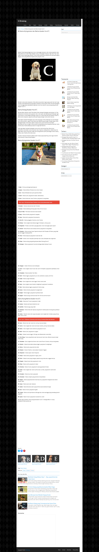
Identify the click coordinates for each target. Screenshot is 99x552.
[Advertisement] (49, 9)
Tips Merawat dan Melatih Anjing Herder (71, 153)
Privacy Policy (75, 549)
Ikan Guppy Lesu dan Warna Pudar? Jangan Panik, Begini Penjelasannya (70, 144)
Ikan (30, 25)
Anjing (51, 25)
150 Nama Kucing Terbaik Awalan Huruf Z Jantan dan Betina (73, 116)
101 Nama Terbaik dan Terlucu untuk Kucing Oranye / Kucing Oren (74, 83)
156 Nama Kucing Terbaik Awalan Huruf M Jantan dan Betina (73, 88)
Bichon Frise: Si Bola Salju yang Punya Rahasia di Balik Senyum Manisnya (71, 134)
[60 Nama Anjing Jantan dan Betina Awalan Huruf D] (38, 458)
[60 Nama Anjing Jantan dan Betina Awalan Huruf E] (52, 458)
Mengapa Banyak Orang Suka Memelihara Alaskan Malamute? (69, 147)
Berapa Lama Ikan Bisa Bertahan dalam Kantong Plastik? (73, 98)
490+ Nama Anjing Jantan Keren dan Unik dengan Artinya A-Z (73, 121)
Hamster (66, 25)
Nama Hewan (23, 468)
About (59, 549)
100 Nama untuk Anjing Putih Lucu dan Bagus (74, 106)
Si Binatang (22, 21)
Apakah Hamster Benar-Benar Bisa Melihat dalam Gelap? (70, 158)
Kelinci (72, 25)
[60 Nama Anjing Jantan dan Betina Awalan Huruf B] (24, 458)
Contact (63, 549)
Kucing (77, 25)
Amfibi (45, 25)
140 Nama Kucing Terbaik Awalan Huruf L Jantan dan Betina (73, 111)
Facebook (28, 470)
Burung (40, 25)
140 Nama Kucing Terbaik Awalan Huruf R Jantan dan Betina (73, 126)
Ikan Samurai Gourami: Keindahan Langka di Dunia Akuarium (70, 155)
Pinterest (32, 470)
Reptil (35, 25)
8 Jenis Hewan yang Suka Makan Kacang (73, 102)
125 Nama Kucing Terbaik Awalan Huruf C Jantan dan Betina (73, 93)
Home (25, 25)
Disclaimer (69, 549)
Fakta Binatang (58, 25)
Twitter (24, 470)
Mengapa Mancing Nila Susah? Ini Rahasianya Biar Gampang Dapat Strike (71, 137)
